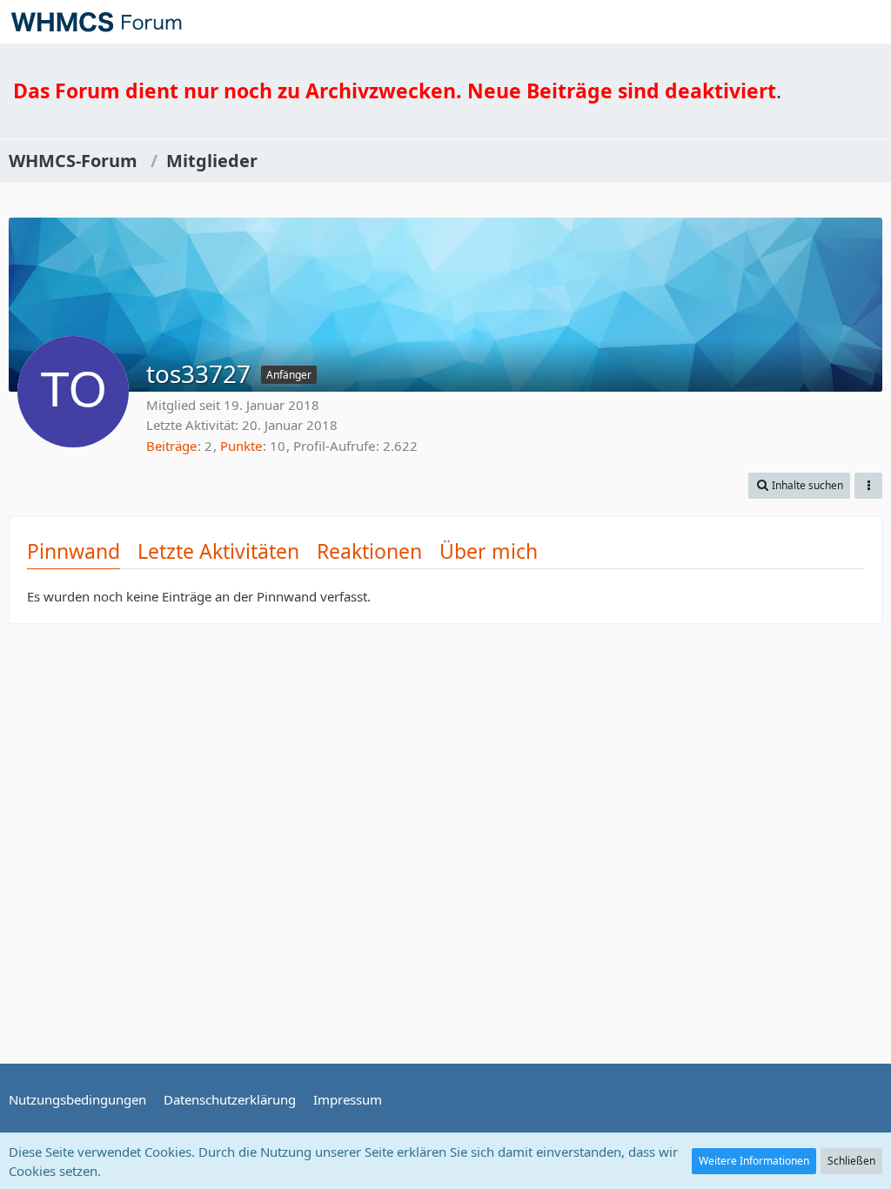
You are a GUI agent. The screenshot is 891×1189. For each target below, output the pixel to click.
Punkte (241, 445)
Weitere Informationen (754, 1160)
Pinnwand (73, 551)
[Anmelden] (824, 21)
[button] (868, 21)
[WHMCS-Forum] (96, 21)
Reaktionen (369, 551)
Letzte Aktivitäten (218, 551)
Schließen (851, 1160)
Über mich (488, 551)
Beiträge (171, 445)
